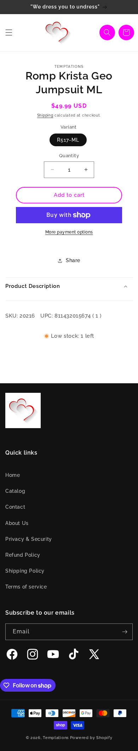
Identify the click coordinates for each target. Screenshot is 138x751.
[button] (9, 32)
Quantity (69, 155)
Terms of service (26, 587)
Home (12, 475)
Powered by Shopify (91, 737)
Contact (15, 507)
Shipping (45, 115)
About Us (17, 523)
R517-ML (68, 140)
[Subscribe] (124, 631)
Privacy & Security (28, 539)
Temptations (56, 737)
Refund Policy (22, 555)
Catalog (15, 491)
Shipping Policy (25, 571)
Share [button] (73, 260)
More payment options (69, 232)
